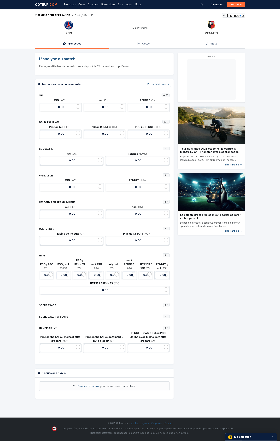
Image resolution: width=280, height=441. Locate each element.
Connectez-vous (88, 386)
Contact (168, 423)
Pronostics (70, 4)
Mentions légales (140, 423)
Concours (93, 4)
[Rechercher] (201, 4)
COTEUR (46, 4)
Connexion (217, 4)
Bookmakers (108, 4)
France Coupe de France (53, 15)
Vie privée (156, 423)
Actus (129, 4)
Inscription (236, 4)
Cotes (81, 4)
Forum (138, 4)
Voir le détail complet (158, 84)
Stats (121, 4)
